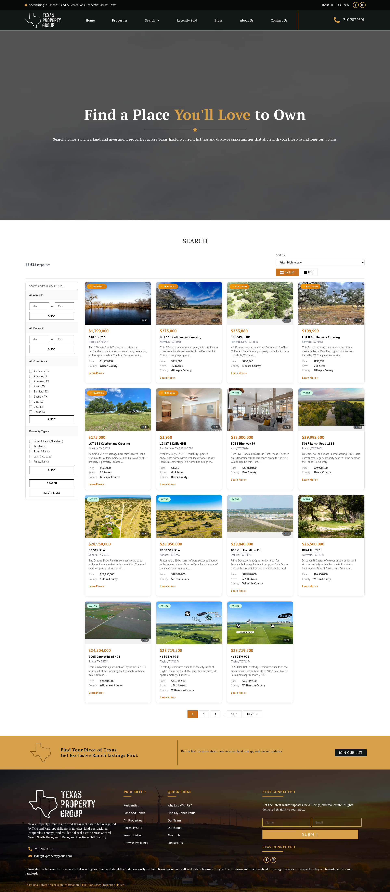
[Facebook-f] (356, 5)
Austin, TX (40, 386)
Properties (120, 20)
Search (150, 20)
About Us (246, 20)
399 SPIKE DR (240, 337)
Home (90, 20)
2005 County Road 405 (104, 657)
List (310, 272)
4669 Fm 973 (169, 657)
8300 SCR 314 (170, 550)
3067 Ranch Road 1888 (318, 443)
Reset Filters (51, 492)
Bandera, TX (41, 391)
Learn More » (96, 373)
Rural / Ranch (41, 461)
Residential (40, 446)
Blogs (218, 20)
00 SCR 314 (97, 550)
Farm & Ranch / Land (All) (48, 441)
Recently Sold (187, 20)
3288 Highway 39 (243, 443)
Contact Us (279, 20)
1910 (234, 714)
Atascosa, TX (41, 381)
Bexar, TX (39, 412)
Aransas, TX (41, 376)
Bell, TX (38, 407)
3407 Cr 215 (97, 337)
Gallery (290, 272)
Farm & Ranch (42, 451)
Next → (252, 714)
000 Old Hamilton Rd (246, 550)
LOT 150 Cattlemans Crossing (180, 337)
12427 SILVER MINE (173, 443)
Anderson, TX (41, 371)
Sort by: (280, 255)
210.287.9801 (354, 19)
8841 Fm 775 (311, 550)
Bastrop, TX (40, 396)
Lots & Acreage (42, 456)
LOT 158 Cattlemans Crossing (109, 443)
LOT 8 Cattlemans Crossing (321, 337)
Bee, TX (38, 401)
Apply (52, 316)
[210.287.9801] (337, 20)
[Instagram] (363, 5)
